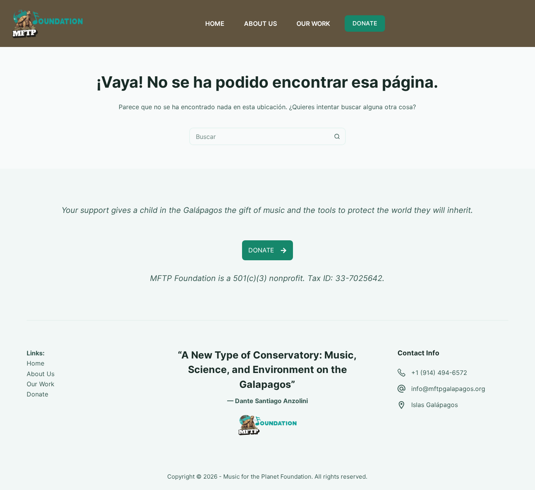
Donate (37, 394)
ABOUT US (260, 23)
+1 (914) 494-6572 (439, 373)
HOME (214, 23)
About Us (40, 374)
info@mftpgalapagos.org (448, 389)
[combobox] (259, 136)
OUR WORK (313, 23)
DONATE (364, 23)
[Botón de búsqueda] (337, 136)
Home (35, 363)
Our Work (40, 384)
